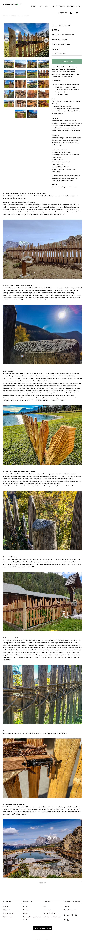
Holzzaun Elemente (9, 913)
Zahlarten (66, 906)
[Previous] (6, 40)
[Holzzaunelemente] (26, 40)
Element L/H (56, 49)
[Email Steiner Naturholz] (68, 920)
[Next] (46, 40)
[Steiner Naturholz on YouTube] (68, 915)
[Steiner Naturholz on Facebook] (65, 915)
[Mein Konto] (71, 13)
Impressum (47, 910)
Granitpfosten (7, 917)
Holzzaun (6, 906)
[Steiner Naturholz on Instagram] (76, 915)
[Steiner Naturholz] (12, 3)
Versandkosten (69, 34)
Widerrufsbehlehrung (50, 913)
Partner (25, 913)
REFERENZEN (62, 13)
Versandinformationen (70, 910)
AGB (45, 906)
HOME (33, 6)
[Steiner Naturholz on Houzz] (65, 920)
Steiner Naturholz (45, 940)
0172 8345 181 (66, 44)
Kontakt (25, 906)
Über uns (26, 910)
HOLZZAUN (45, 6)
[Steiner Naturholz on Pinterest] (72, 915)
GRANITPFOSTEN (73, 6)
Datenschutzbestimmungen (52, 917)
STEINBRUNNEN (59, 6)
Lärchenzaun (7, 910)
